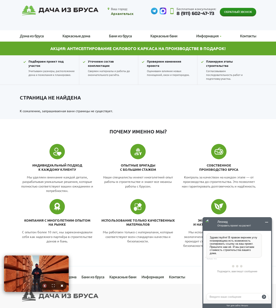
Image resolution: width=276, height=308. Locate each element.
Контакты (248, 36)
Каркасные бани (163, 36)
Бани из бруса (120, 36)
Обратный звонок (238, 12)
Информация (152, 277)
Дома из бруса (32, 36)
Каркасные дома (76, 36)
